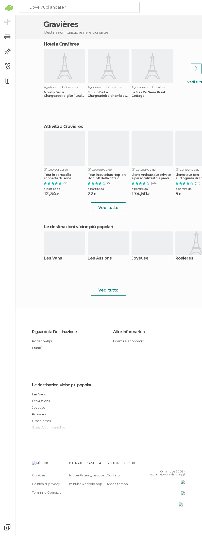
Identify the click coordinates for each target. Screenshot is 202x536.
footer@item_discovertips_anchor (96, 475)
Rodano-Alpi (42, 341)
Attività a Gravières (63, 126)
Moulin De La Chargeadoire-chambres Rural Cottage (107, 94)
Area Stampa (117, 484)
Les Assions (100, 258)
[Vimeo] (175, 464)
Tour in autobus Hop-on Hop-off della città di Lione (107, 176)
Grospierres (41, 421)
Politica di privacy (46, 484)
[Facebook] (162, 464)
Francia (38, 348)
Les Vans (53, 258)
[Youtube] (181, 464)
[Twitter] (168, 464)
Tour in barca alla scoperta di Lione (57, 176)
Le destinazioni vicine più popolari (78, 227)
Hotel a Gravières (61, 44)
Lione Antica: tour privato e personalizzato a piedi (151, 176)
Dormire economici (129, 341)
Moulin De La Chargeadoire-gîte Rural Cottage (63, 94)
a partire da (52, 189)
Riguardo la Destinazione (54, 331)
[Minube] (9, 7)
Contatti (113, 475)
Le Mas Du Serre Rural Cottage (148, 94)
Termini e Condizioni (48, 492)
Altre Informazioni (129, 331)
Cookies (38, 475)
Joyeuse (140, 258)
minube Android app (85, 484)
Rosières (39, 414)
